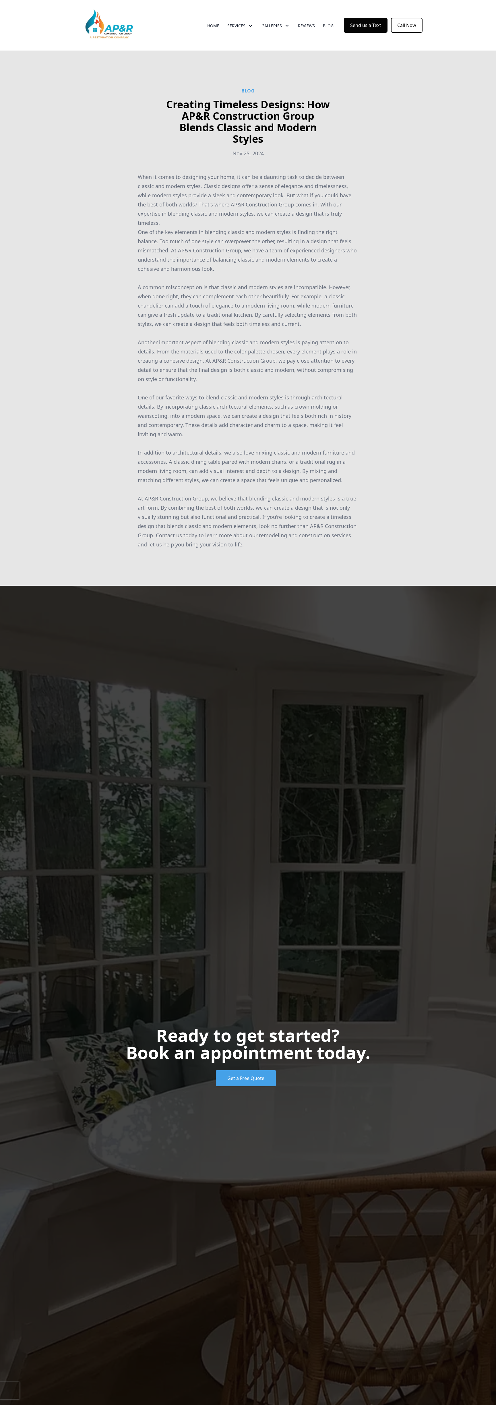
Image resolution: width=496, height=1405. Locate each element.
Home (213, 25)
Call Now (406, 25)
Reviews (306, 25)
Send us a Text (365, 25)
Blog (328, 25)
